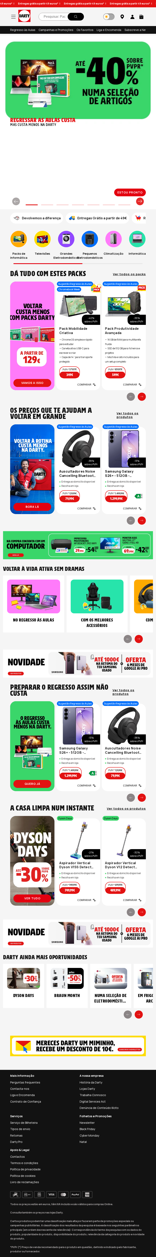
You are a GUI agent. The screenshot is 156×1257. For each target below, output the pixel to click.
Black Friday (87, 1129)
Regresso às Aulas (22, 30)
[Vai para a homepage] (24, 16)
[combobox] (61, 17)
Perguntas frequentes (25, 1082)
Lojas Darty (87, 1089)
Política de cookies (23, 1176)
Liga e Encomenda (109, 30)
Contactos (17, 1157)
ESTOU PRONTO (130, 192)
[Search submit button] (76, 17)
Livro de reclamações (24, 1182)
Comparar (84, 384)
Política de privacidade (25, 1169)
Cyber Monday (89, 1135)
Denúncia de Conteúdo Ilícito (99, 1108)
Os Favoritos (85, 30)
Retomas (16, 1135)
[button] (141, 16)
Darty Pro (16, 1142)
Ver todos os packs (129, 274)
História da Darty (91, 1082)
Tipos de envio (20, 1129)
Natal (83, 1142)
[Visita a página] (32, 335)
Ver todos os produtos (128, 414)
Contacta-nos (19, 1089)
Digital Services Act (93, 1101)
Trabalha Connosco (93, 1095)
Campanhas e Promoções (56, 30)
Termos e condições (24, 1163)
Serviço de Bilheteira (24, 1123)
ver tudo (32, 898)
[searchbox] (61, 17)
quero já (32, 783)
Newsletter (87, 1123)
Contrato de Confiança (25, 1101)
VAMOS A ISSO (32, 382)
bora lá (32, 506)
